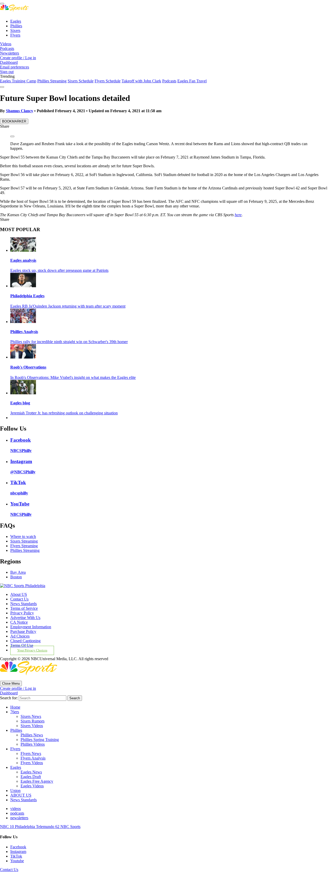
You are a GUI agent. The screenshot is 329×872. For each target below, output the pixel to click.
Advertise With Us (25, 617)
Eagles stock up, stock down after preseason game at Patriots (59, 270)
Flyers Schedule (108, 81)
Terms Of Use (21, 645)
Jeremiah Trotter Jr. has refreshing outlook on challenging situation (64, 413)
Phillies (16, 26)
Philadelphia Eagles (27, 296)
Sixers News (31, 716)
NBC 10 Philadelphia (18, 826)
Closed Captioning (25, 641)
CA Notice (19, 622)
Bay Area (18, 572)
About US (18, 594)
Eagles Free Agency (37, 781)
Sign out (7, 71)
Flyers (15, 35)
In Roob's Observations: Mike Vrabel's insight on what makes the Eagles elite (73, 377)
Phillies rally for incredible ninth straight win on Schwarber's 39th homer (69, 341)
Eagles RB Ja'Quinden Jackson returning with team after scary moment (67, 306)
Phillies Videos (33, 744)
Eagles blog (20, 403)
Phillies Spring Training (40, 739)
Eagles (15, 21)
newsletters (19, 818)
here (238, 215)
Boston (16, 577)
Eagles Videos (32, 786)
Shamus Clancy (19, 111)
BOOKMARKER (14, 121)
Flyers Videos (32, 763)
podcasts (17, 813)
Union (15, 790)
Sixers (15, 30)
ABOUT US (20, 795)
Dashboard (9, 62)
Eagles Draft (31, 776)
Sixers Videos (32, 725)
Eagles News (31, 772)
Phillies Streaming (52, 81)
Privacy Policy (22, 613)
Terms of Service (24, 608)
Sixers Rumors (32, 721)
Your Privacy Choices (32, 650)
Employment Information (30, 627)
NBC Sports (70, 826)
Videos (5, 44)
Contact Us (19, 599)
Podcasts (7, 48)
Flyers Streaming (24, 546)
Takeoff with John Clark (141, 81)
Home (15, 707)
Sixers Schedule (81, 81)
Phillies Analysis (24, 331)
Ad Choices (20, 636)
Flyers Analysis (33, 758)
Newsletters (9, 53)
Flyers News (31, 753)
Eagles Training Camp (18, 81)
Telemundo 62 (48, 826)
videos (15, 808)
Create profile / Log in (18, 58)
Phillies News (32, 735)
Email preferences (14, 67)
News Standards (23, 603)
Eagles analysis (23, 260)
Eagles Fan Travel (192, 81)
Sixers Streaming (24, 541)
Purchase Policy (23, 631)
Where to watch (23, 536)
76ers (14, 712)
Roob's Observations (28, 367)
